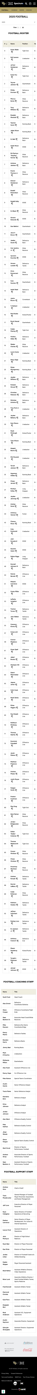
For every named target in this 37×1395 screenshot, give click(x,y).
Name (13, 44)
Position (25, 44)
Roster (22, 10)
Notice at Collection (7, 1380)
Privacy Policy (5, 1373)
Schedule (14, 10)
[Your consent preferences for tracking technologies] (3, 1391)
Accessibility (17, 1380)
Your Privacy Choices (28, 1377)
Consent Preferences (16, 1373)
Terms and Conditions (7, 1377)
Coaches (29, 10)
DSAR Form (18, 1377)
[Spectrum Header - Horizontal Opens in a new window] (19, 4)
